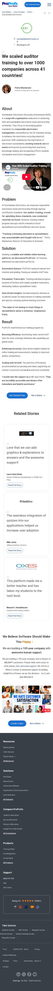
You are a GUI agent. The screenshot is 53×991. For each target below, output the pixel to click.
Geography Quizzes (38, 930)
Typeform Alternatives (11, 815)
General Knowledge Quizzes (25, 934)
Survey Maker (8, 858)
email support (30, 666)
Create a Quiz (17, 723)
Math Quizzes (23, 930)
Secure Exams (8, 781)
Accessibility (28, 961)
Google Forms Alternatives (12, 829)
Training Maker (9, 849)
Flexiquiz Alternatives (11, 824)
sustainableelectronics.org (28, 40)
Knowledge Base (9, 854)
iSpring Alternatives (10, 820)
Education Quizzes (8, 930)
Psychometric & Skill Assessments (15, 790)
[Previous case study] (45, 14)
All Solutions (8, 799)
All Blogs (6, 961)
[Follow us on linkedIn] (18, 974)
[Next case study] (49, 14)
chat (17, 666)
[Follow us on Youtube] (35, 974)
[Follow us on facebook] (29, 974)
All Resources (8, 761)
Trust (5, 949)
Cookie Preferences (9, 955)
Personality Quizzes (8, 938)
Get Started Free (33, 4)
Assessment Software (11, 786)
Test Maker (7, 777)
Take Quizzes (9, 925)
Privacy (37, 949)
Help (5, 883)
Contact (5, 967)
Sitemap (16, 981)
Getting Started (8, 747)
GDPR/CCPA (18, 949)
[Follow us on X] (24, 974)
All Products (8, 863)
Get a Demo (36, 395)
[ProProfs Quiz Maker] (10, 4)
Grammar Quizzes (6, 934)
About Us (37, 961)
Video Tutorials (8, 752)
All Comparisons (9, 833)
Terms (26, 949)
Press (15, 961)
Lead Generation (9, 795)
